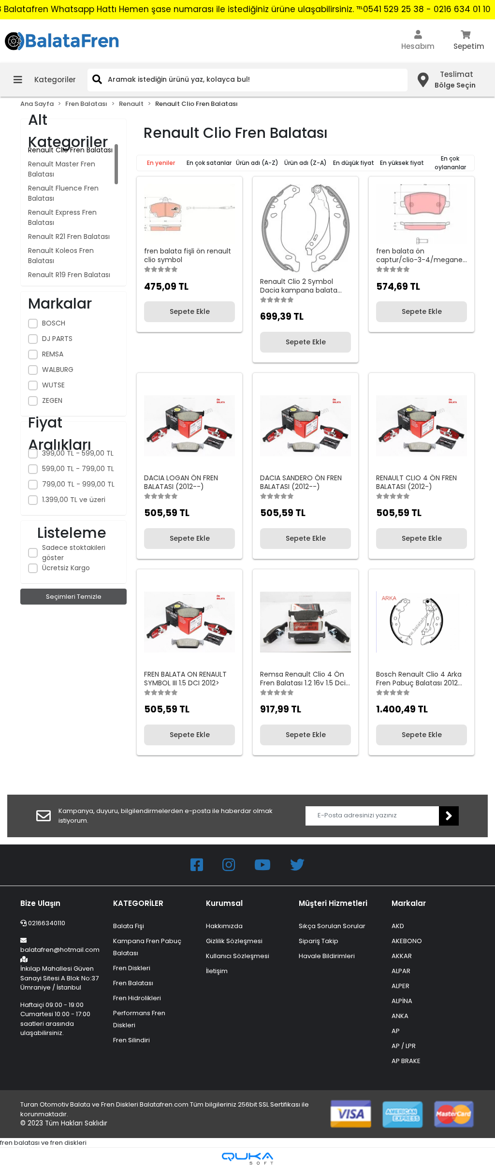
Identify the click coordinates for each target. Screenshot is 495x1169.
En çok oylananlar (450, 162)
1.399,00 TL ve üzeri (73, 499)
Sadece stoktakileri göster (73, 552)
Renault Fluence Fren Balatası (63, 193)
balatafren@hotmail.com (60, 949)
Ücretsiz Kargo (66, 568)
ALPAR (401, 971)
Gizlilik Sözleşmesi (234, 941)
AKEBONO (407, 941)
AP (396, 1031)
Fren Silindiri (131, 1040)
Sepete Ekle (190, 311)
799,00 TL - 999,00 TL (78, 484)
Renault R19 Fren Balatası (69, 275)
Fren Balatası (133, 983)
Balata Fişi (128, 926)
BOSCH (53, 323)
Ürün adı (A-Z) (257, 163)
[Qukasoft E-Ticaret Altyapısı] (247, 1159)
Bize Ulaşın (40, 903)
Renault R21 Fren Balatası (69, 236)
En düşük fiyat (353, 163)
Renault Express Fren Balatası (62, 217)
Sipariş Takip (318, 941)
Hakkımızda (224, 926)
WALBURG (57, 369)
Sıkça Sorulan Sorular (332, 926)
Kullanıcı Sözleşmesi (237, 956)
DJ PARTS (57, 338)
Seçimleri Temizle (74, 596)
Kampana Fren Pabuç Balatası (147, 947)
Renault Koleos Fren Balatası (61, 256)
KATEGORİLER (138, 903)
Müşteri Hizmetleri (333, 903)
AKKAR (402, 956)
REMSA (52, 354)
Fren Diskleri (131, 968)
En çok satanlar (209, 163)
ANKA (400, 1016)
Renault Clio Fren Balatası (70, 150)
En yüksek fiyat (402, 163)
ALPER (400, 986)
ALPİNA (402, 1001)
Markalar (409, 903)
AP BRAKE (406, 1060)
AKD (398, 926)
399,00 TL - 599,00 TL (78, 453)
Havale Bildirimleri (327, 956)
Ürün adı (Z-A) (305, 163)
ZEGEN (52, 400)
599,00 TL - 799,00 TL (78, 469)
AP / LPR (404, 1046)
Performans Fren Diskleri (139, 1019)
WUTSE (53, 385)
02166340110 (46, 923)
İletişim (217, 971)
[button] (418, 41)
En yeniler (161, 163)
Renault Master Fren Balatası (61, 169)
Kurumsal (224, 903)
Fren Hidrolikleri (137, 998)
